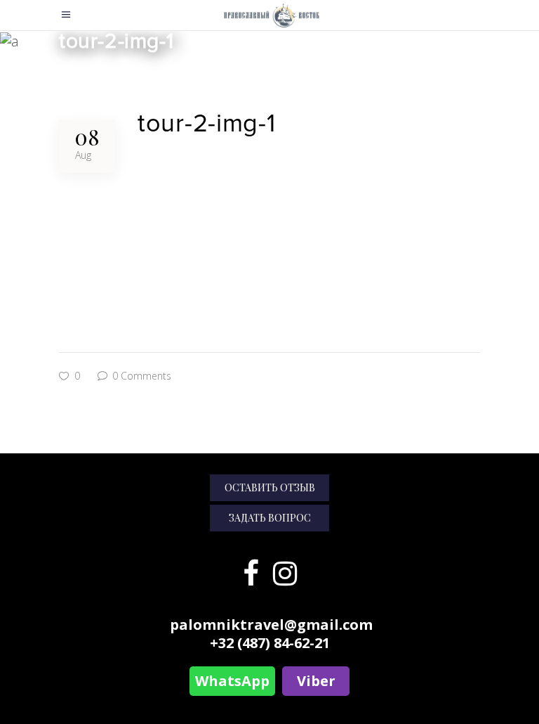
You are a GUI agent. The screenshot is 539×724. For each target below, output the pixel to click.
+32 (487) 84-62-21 (270, 642)
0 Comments (140, 375)
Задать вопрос (270, 517)
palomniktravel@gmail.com (271, 624)
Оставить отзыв (270, 487)
